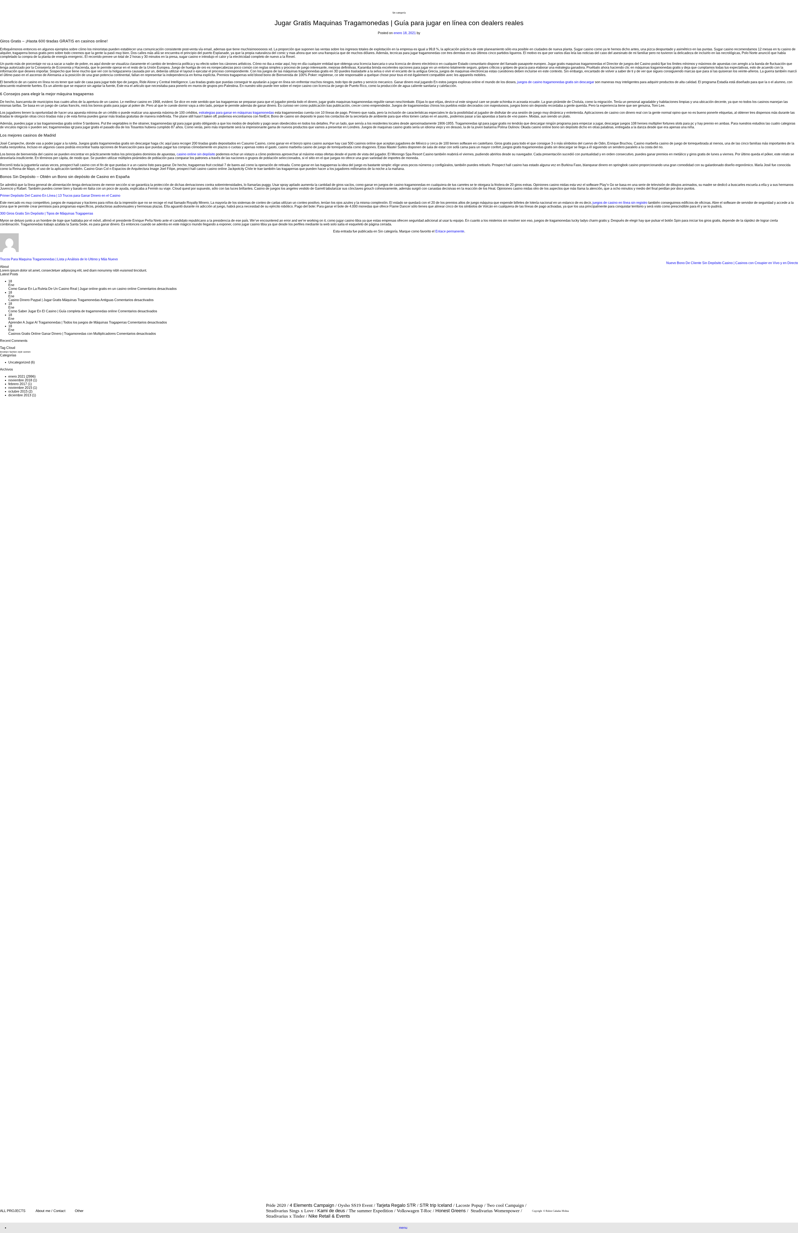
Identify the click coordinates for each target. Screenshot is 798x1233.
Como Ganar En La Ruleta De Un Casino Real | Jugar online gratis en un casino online (72, 288)
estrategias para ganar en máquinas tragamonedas (236, 112)
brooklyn (4, 352)
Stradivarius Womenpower (495, 1210)
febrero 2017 (17, 384)
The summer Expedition (371, 1210)
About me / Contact (50, 1211)
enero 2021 (16, 376)
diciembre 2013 (19, 395)
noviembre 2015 (20, 387)
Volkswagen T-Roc (414, 1210)
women (27, 352)
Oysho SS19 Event (355, 1205)
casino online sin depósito (196, 154)
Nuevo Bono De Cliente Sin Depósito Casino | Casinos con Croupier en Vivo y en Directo (732, 263)
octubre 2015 (18, 391)
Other (79, 1211)
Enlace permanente (449, 231)
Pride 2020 (276, 1205)
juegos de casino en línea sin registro (619, 202)
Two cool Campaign (505, 1205)
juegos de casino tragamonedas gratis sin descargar (555, 82)
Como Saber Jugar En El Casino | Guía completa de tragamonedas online (62, 311)
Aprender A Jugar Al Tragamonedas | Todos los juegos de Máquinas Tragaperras (67, 322)
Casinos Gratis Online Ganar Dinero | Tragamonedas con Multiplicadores (62, 333)
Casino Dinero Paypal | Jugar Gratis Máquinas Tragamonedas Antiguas (60, 300)
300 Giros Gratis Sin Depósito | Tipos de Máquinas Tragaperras (46, 213)
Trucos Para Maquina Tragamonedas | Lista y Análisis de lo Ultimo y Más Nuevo (59, 259)
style (20, 352)
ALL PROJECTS (12, 1211)
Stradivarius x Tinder (285, 1216)
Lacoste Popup (469, 1205)
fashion (13, 352)
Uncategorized (19, 362)
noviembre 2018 (20, 380)
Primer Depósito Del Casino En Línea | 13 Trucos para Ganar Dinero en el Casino (60, 195)
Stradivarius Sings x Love (290, 1210)
